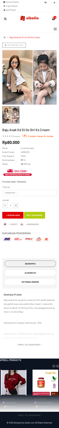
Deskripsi (30, 263)
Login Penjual (11, 6)
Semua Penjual (12, 2)
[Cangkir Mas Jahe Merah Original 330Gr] (45, 382)
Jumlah (5, 200)
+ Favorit (13, 224)
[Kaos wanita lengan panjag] (13, 382)
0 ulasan (16, 136)
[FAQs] (45, 2)
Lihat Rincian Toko (14, 45)
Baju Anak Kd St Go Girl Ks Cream (25, 37)
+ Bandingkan (32, 224)
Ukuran (6, 187)
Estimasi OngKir (30, 282)
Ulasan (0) (30, 272)
